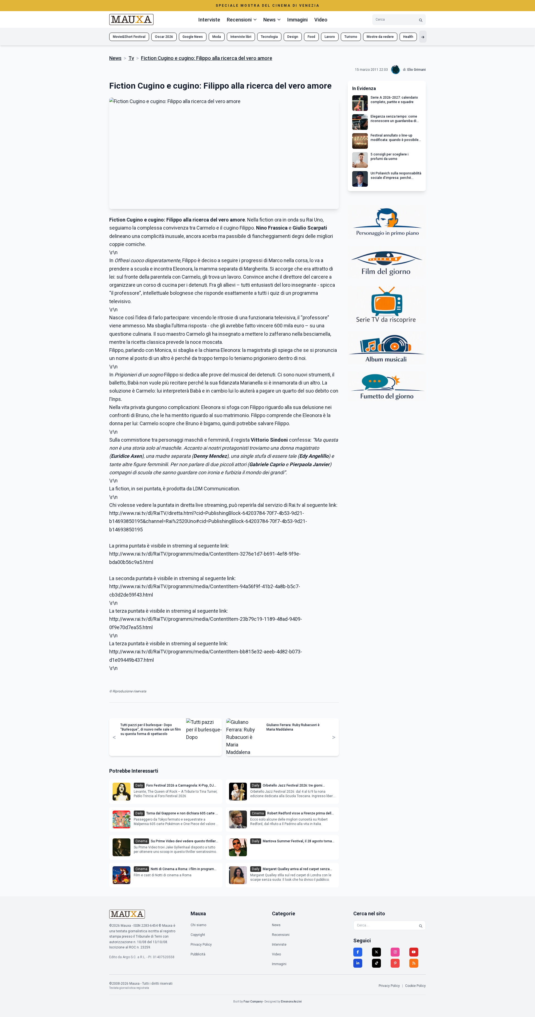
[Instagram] (395, 952)
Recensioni (281, 935)
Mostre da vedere (380, 37)
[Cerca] (420, 19)
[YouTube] (413, 952)
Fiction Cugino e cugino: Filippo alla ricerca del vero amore (206, 58)
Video (320, 20)
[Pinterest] (395, 963)
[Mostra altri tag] (423, 37)
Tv (131, 58)
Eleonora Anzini (291, 1001)
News (115, 58)
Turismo (350, 37)
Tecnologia (269, 37)
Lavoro (330, 37)
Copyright (198, 935)
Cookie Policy (415, 986)
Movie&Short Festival (129, 37)
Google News (193, 37)
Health (408, 37)
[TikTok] (376, 963)
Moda (216, 37)
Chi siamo (198, 925)
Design (292, 37)
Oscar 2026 (164, 37)
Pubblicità (198, 954)
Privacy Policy (201, 945)
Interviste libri (240, 37)
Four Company (253, 1001)
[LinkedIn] (357, 963)
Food (311, 37)
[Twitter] (376, 952)
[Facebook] (357, 952)
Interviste (209, 20)
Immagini (297, 20)
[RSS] (413, 963)
